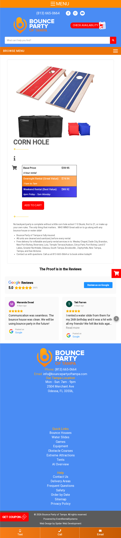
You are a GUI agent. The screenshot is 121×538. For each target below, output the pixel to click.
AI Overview (60, 464)
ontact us (22, 254)
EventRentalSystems (67, 519)
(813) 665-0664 (48, 13)
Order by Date (60, 495)
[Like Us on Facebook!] (68, 13)
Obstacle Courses (60, 451)
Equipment (60, 446)
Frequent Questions (60, 486)
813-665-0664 (60, 254)
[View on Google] (12, 304)
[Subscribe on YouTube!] (82, 13)
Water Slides (60, 437)
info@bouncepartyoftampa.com (65, 374)
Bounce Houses (60, 433)
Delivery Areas (61, 481)
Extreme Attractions (60, 455)
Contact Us (60, 477)
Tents (60, 460)
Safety (60, 490)
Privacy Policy (60, 504)
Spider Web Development (68, 523)
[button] (4, 318)
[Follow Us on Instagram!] (75, 13)
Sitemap (60, 499)
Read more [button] (73, 327)
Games (60, 442)
